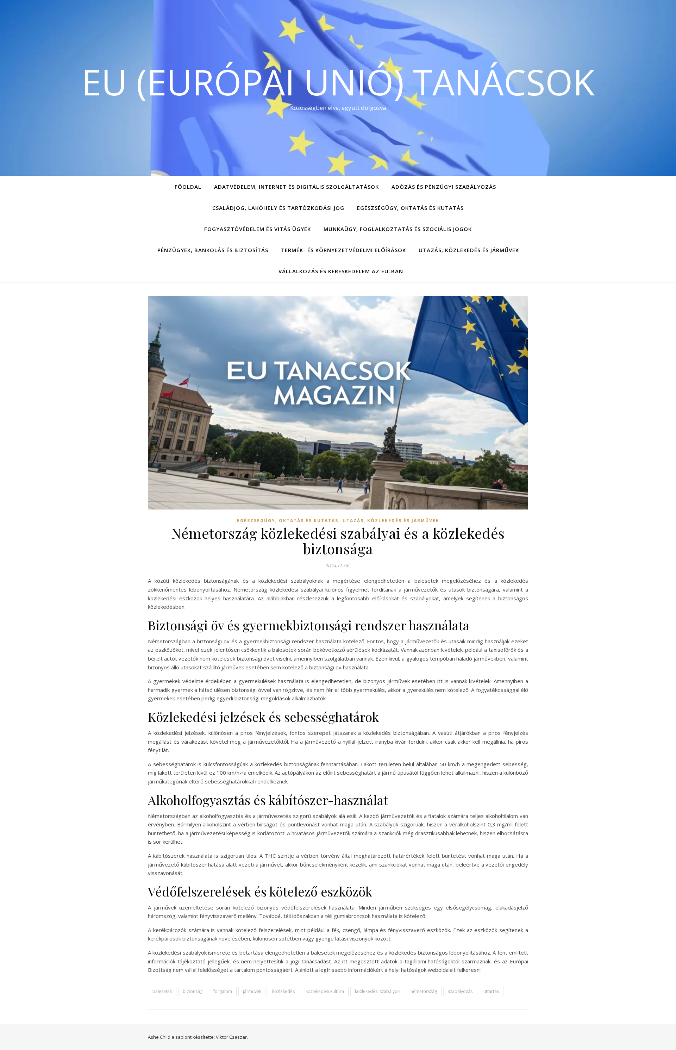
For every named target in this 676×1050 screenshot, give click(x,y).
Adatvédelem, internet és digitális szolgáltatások (296, 186)
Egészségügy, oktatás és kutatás (410, 207)
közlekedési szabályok (377, 991)
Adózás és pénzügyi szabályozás (444, 186)
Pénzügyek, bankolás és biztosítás (212, 250)
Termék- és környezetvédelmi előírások (343, 250)
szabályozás (460, 991)
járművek (252, 991)
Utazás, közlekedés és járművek (469, 250)
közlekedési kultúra (325, 991)
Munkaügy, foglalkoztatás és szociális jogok (398, 228)
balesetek (162, 991)
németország (424, 991)
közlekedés (283, 991)
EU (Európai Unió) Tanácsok (338, 81)
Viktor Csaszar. (232, 1037)
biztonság (192, 991)
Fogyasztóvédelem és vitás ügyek (257, 228)
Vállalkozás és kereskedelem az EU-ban (340, 271)
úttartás (491, 991)
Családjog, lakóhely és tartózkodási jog (278, 207)
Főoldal (188, 186)
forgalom (222, 991)
